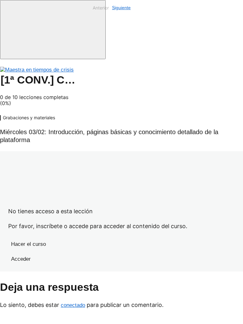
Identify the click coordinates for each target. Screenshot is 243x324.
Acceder (21, 259)
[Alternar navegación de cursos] (87, 26)
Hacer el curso (28, 244)
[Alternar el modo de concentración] (53, 29)
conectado (73, 305)
